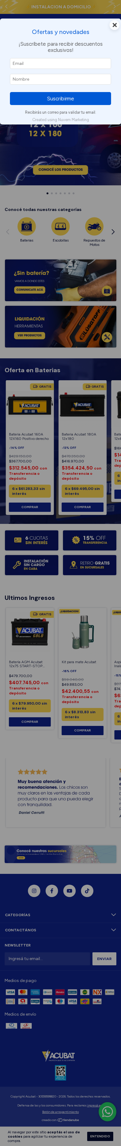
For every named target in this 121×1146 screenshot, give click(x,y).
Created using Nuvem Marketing (60, 119)
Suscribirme (60, 98)
